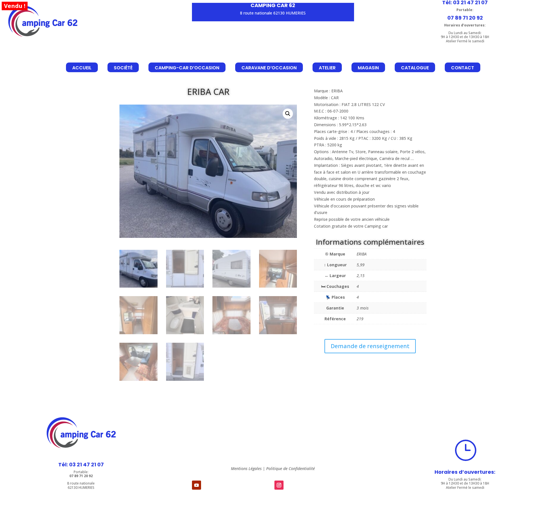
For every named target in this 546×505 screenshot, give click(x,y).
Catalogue (415, 68)
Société (123, 68)
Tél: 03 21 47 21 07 (81, 464)
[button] (288, 114)
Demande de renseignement (370, 346)
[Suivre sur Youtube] (196, 485)
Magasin (368, 68)
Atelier (327, 68)
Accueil (82, 68)
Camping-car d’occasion (187, 68)
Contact (462, 68)
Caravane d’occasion (269, 68)
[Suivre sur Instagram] (279, 485)
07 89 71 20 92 (465, 17)
